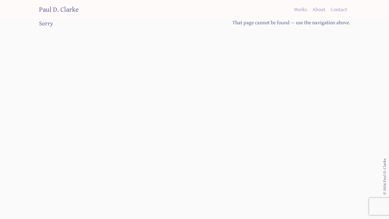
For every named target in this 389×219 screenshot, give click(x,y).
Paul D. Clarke (59, 9)
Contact (339, 9)
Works (300, 9)
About (318, 9)
